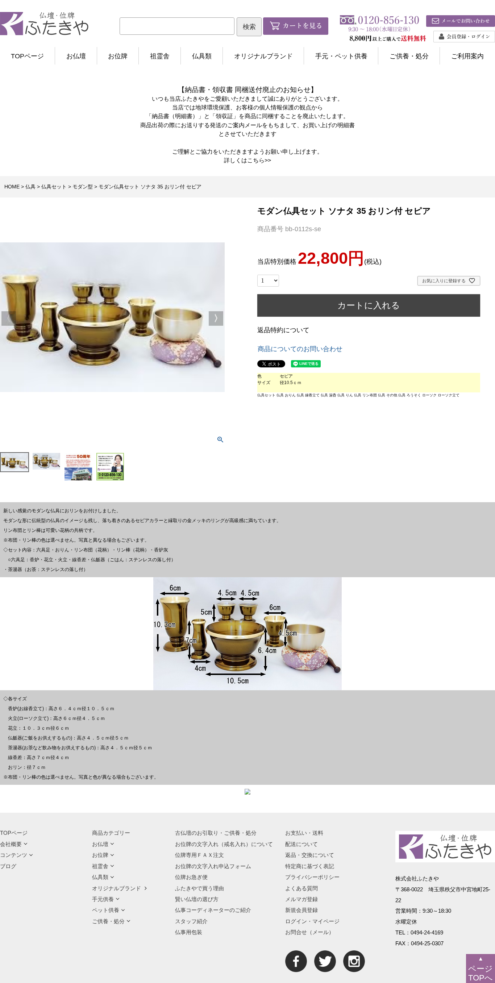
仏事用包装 (188, 932)
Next (216, 318)
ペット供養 (105, 910)
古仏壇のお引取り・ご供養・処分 (216, 833)
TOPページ (27, 56)
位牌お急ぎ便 (191, 877)
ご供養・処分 (409, 56)
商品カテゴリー (111, 833)
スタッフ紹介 (191, 921)
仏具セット (54, 186)
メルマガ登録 (301, 899)
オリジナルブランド (263, 56)
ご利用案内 (467, 56)
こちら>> (259, 160)
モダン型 (82, 186)
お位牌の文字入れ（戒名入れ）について (224, 844)
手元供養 (103, 899)
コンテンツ (13, 855)
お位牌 (118, 56)
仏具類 (202, 56)
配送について (301, 844)
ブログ (8, 866)
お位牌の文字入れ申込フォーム (213, 866)
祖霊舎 (160, 56)
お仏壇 (76, 56)
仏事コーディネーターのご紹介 (213, 910)
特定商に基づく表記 (309, 866)
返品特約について (283, 330)
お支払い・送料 (304, 833)
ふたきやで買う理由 (199, 888)
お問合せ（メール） (309, 932)
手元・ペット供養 (341, 56)
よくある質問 (301, 888)
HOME (12, 186)
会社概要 (11, 844)
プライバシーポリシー (312, 877)
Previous (8, 318)
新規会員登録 (301, 910)
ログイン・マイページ (312, 921)
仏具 (30, 186)
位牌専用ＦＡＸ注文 (199, 855)
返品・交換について (309, 855)
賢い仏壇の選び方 (197, 899)
